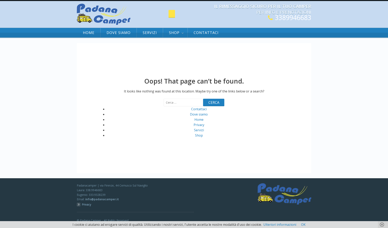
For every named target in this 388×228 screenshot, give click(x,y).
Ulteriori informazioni (279, 224)
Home (88, 32)
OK (303, 224)
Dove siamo (118, 32)
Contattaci (206, 32)
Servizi (150, 32)
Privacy (199, 125)
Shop (174, 32)
